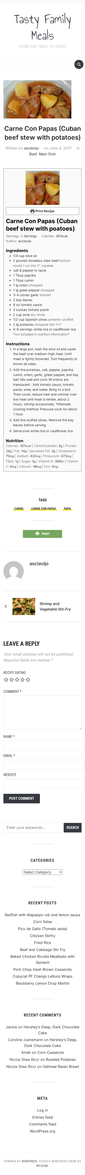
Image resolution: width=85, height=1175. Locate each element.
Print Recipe (45, 211)
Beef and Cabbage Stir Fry (42, 949)
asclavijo (31, 148)
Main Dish (47, 154)
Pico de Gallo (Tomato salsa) (42, 928)
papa (67, 508)
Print (45, 534)
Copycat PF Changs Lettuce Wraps (42, 976)
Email (9, 756)
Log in (42, 1110)
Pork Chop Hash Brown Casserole (42, 969)
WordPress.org (42, 1131)
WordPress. (30, 1161)
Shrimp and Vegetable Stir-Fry (55, 606)
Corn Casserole (50, 1052)
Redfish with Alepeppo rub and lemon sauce (42, 915)
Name (9, 736)
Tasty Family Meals (42, 27)
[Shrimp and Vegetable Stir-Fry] (24, 606)
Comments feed (42, 1124)
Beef (33, 154)
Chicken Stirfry (42, 935)
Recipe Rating (14, 673)
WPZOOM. (42, 1165)
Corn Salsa (42, 921)
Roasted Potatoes (61, 1059)
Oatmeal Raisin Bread (61, 1066)
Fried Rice (42, 942)
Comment (12, 691)
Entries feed (42, 1117)
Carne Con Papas (43, 508)
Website (9, 775)
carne (18, 508)
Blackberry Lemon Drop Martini (42, 983)
